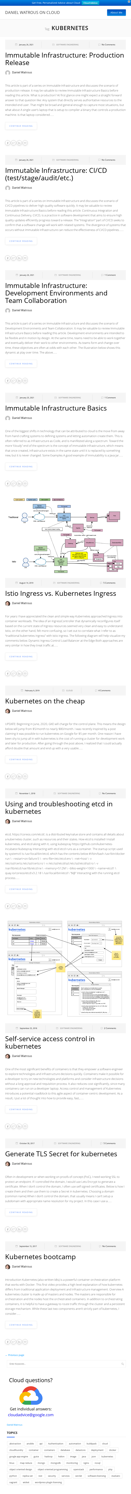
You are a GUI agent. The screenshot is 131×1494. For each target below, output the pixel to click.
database (65, 1450)
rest (40, 1475)
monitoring (72, 1462)
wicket (26, 1482)
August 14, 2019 (26, 583)
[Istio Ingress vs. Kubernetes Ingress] (65, 536)
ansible (30, 1443)
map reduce (26, 1462)
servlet (78, 1475)
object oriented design (20, 1469)
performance (96, 1469)
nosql (97, 1462)
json (94, 1456)
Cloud (69, 690)
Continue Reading (21, 126)
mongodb (56, 1462)
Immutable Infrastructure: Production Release (64, 58)
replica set (28, 1475)
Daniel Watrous (22, 72)
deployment (97, 1450)
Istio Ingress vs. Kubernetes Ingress (60, 593)
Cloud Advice (90, 2)
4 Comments (104, 690)
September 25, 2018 (28, 1028)
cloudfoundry (16, 1450)
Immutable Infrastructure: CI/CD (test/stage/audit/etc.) (56, 174)
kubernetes (107, 1456)
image (73, 1456)
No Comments (108, 44)
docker (112, 1450)
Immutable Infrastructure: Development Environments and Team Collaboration (56, 293)
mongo (41, 1462)
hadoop (49, 1456)
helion (61, 1456)
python (13, 1475)
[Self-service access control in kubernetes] (65, 970)
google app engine (18, 1456)
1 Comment (110, 275)
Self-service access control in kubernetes (50, 1042)
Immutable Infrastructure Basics (56, 408)
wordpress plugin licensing (48, 1482)
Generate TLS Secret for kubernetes (61, 1153)
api (40, 1443)
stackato (115, 1475)
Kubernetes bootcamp (40, 1256)
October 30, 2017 (27, 1143)
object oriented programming (53, 1469)
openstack (78, 1469)
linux (11, 1462)
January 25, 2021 (27, 397)
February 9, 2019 (32, 690)
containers (49, 1450)
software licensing (97, 1475)
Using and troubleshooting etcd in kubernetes (59, 807)
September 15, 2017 (28, 1246)
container (34, 1450)
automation (75, 1443)
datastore (80, 1450)
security (52, 1475)
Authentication (55, 1443)
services (66, 1475)
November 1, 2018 (27, 793)
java (84, 1456)
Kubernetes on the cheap (45, 700)
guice (36, 1456)
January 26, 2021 (26, 44)
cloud (105, 1443)
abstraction (15, 1443)
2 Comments (110, 1028)
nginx (86, 1462)
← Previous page (14, 1355)
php (110, 1469)
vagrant (13, 1482)
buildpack (92, 1443)
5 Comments (109, 582)
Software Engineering (67, 44)
